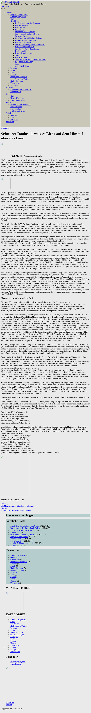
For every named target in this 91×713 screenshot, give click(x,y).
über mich (10, 122)
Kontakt (13, 647)
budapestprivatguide (17, 662)
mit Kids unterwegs (17, 100)
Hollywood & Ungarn (18, 77)
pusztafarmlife (15, 664)
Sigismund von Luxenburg (25, 32)
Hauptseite (10, 703)
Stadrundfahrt (15, 92)
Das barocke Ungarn (23, 42)
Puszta (8, 102)
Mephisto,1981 (16, 539)
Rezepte (13, 545)
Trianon (18, 55)
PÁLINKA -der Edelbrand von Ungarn (25, 526)
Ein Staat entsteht (21, 25)
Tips (7, 94)
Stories (13, 579)
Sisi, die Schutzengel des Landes (27, 49)
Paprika (13, 532)
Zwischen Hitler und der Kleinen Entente (30, 60)
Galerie (8, 113)
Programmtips (15, 109)
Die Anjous (19, 30)
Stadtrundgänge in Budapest (21, 90)
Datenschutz (15, 652)
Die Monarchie (20, 51)
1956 (17, 64)
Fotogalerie (14, 649)
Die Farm (14, 120)
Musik (12, 70)
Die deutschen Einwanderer (25, 40)
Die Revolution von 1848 (24, 47)
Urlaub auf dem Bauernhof (20, 105)
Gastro (12, 19)
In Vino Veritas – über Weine (21, 530)
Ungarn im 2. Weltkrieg (24, 62)
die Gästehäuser (16, 107)
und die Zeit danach (22, 66)
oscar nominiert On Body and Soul (23, 535)
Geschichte (14, 21)
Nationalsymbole (16, 81)
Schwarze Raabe (21, 36)
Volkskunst (14, 83)
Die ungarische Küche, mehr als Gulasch (25, 528)
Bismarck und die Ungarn (24, 53)
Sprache (13, 75)
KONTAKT (5, 6)
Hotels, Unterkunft (17, 98)
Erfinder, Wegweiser (18, 17)
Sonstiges (14, 85)
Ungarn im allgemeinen (19, 15)
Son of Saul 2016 (16, 541)
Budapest (9, 87)
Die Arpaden (20, 27)
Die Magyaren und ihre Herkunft (27, 23)
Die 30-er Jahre (21, 57)
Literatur (13, 68)
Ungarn (9, 12)
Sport (12, 72)
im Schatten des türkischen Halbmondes (30, 38)
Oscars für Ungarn (22, 79)
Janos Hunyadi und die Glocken (27, 34)
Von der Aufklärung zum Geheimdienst (30, 45)
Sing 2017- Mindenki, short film (22, 543)
